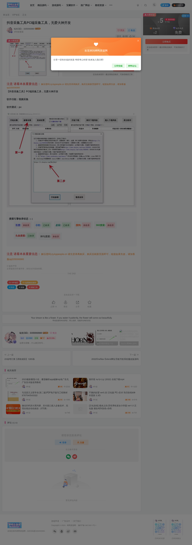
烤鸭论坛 (132, 65)
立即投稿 (118, 65)
